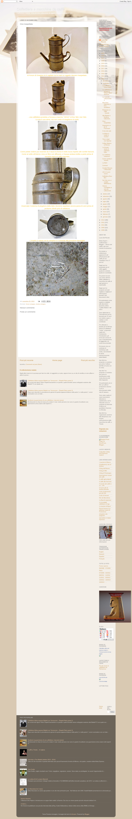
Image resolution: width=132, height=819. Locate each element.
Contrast (105, 165)
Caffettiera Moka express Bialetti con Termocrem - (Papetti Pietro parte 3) (50, 390)
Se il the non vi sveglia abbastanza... (107, 182)
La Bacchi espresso (105, 500)
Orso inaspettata (106, 122)
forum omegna (30, 304)
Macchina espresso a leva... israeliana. (106, 105)
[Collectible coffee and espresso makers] (100, 656)
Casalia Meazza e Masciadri (107, 168)
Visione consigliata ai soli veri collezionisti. (107, 188)
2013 (103, 78)
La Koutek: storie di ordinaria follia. (105, 150)
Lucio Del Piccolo (104, 41)
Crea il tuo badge (103, 681)
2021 (103, 58)
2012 (103, 220)
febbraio (105, 214)
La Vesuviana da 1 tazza (35, 789)
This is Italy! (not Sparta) (106, 139)
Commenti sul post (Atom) (34, 364)
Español (101, 556)
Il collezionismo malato (28, 370)
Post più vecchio (88, 360)
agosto (105, 199)
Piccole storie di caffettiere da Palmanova (104, 667)
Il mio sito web (106, 131)
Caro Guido (31, 769)
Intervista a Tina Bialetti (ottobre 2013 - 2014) (41, 759)
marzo (105, 211)
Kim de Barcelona (104, 498)
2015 (103, 73)
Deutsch (101, 554)
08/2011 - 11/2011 (104, 575)
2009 (103, 227)
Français (101, 559)
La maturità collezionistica (107, 98)
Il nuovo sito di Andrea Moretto (104, 488)
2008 (103, 230)
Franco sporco (103, 566)
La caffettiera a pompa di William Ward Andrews (107, 92)
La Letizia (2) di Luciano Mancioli (38, 779)
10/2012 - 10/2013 (104, 580)
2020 (103, 61)
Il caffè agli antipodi (105, 479)
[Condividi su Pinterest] (50, 301)
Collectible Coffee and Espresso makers (104, 453)
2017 (103, 68)
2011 (103, 222)
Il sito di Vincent (104, 495)
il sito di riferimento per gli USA (105, 492)
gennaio (105, 217)
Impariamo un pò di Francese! (106, 127)
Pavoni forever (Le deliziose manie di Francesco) (104, 510)
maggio (105, 206)
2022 (103, 56)
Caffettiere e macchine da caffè (40, 9)
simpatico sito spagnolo (103, 514)
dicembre (106, 81)
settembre (106, 196)
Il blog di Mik (103, 470)
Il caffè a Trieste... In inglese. (36, 750)
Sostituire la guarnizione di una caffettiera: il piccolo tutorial (46, 400)
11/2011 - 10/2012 (104, 577)
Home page (57, 360)
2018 (103, 66)
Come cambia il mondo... (107, 159)
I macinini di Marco (105, 462)
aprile (105, 209)
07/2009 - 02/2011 (104, 573)
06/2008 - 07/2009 (104, 568)
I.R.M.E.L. (24, 804)
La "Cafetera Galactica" (106, 155)
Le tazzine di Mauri (105, 506)
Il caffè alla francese (105, 481)
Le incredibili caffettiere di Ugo (104, 503)
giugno (105, 204)
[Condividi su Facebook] (48, 301)
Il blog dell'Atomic (104, 468)
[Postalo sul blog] (44, 301)
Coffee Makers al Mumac (106, 144)
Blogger (87, 814)
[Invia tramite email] (42, 301)
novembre (106, 83)
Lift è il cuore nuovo (106, 172)
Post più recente (26, 360)
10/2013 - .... (103, 582)
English (101, 552)
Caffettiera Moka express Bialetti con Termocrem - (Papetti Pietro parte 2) (50, 380)
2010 (103, 225)
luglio (104, 201)
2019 (103, 63)
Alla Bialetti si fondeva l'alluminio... (106, 117)
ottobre (105, 194)
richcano (73, 814)
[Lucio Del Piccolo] (100, 679)
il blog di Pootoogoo (105, 473)
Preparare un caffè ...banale (106, 111)
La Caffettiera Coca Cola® (106, 86)
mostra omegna (40, 304)
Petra (100, 570)
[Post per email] (38, 301)
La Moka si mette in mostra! (105, 135)
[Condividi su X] (46, 301)
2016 (103, 71)
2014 (103, 76)
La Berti (104, 163)
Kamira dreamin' (26, 798)
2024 (103, 53)
